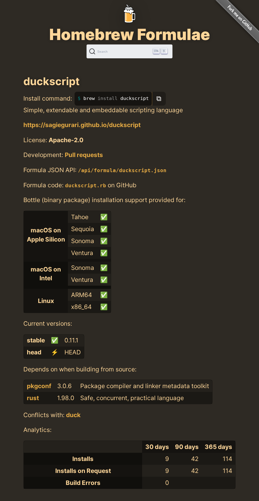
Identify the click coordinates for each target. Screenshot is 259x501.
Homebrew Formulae (129, 34)
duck (73, 415)
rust (33, 398)
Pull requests (84, 155)
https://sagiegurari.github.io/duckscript (82, 125)
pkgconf (39, 386)
